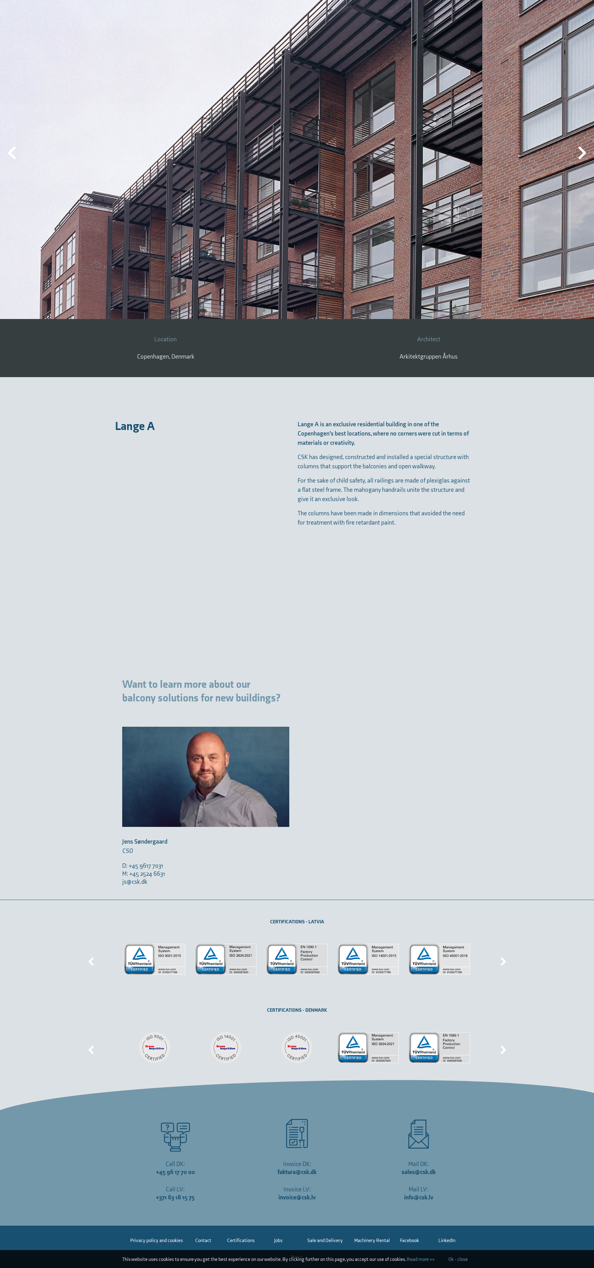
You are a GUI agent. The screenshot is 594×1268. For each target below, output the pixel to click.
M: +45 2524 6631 (143, 874)
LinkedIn (446, 1241)
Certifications (241, 1241)
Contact (203, 1241)
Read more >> (421, 1259)
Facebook (409, 1241)
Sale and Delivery (325, 1241)
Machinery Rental (372, 1241)
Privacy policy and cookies (156, 1241)
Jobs (278, 1241)
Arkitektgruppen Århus (428, 356)
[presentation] (90, 959)
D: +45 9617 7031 (142, 866)
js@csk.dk (134, 882)
